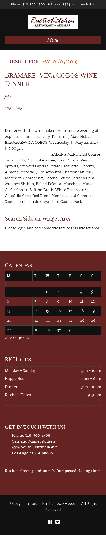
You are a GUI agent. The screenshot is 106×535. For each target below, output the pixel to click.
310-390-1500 (33, 4)
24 (71, 321)
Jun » (24, 338)
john (8, 96)
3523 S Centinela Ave (78, 4)
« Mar (10, 338)
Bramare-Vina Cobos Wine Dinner (51, 79)
